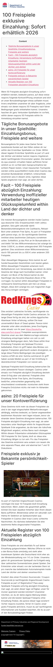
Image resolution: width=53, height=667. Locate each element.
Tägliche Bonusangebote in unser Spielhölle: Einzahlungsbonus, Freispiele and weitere (23, 49)
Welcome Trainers (8, 631)
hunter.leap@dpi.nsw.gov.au (12, 625)
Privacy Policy (24, 631)
